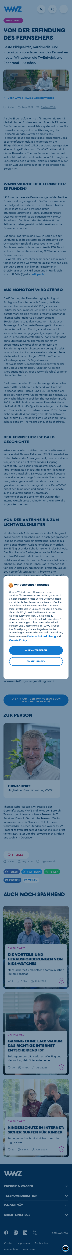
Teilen (13, 871)
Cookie (8, 1243)
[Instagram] (16, 1232)
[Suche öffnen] (52, 9)
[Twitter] (35, 1232)
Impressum (23, 1243)
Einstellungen (36, 661)
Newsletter (29, 1249)
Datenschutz (11, 1249)
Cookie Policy (18, 640)
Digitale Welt (48, 107)
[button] (16, 855)
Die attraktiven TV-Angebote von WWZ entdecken (36, 700)
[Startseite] (13, 1175)
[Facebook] (6, 1232)
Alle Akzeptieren (36, 650)
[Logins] (41, 9)
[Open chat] (66, 1248)
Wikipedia (38, 274)
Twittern (34, 871)
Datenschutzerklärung (41, 636)
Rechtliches (41, 1243)
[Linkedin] (25, 1232)
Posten (14, 880)
